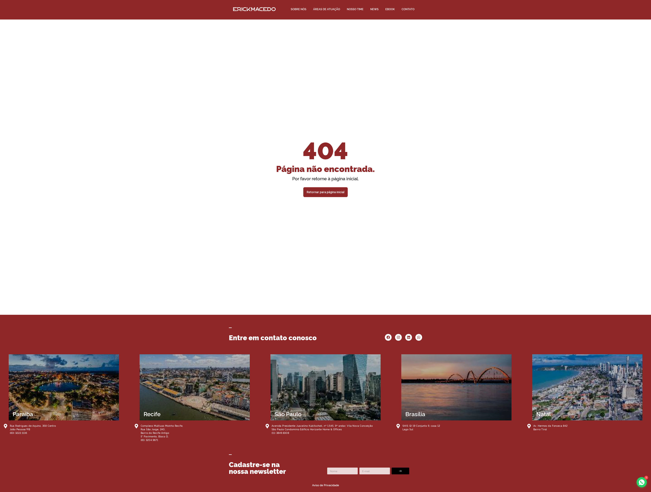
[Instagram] (398, 337)
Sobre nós (298, 9)
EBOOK (390, 9)
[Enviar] (400, 471)
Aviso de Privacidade (325, 485)
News (374, 9)
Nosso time (355, 9)
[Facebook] (388, 337)
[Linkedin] (408, 337)
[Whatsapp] (418, 337)
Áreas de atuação (326, 9)
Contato (408, 9)
